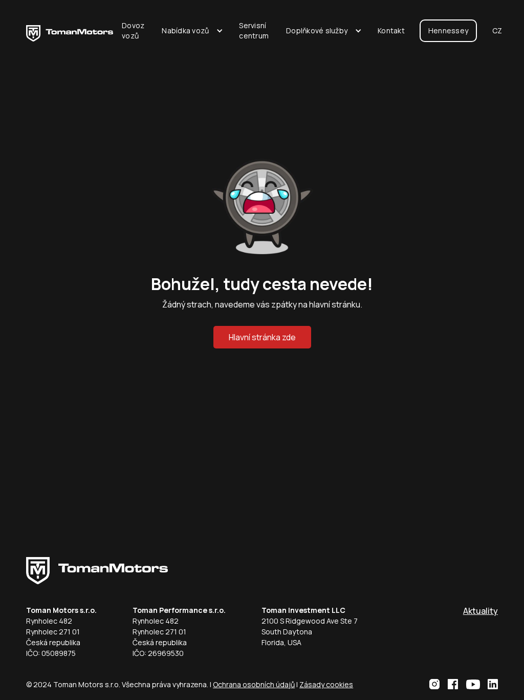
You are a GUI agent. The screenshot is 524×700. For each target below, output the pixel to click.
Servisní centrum (254, 30)
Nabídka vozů (185, 30)
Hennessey (448, 30)
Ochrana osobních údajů (254, 684)
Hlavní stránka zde (262, 337)
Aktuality (480, 610)
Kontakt (391, 30)
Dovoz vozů (133, 30)
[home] (69, 31)
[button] (191, 30)
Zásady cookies (326, 684)
